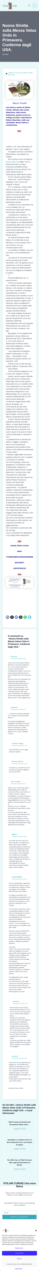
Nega (19, 1258)
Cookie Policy (18, 1268)
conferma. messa (13, 73)
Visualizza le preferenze (19, 1264)
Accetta (19, 1253)
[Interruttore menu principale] (34, 5)
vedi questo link (12, 162)
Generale (5, 54)
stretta (30, 73)
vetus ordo (11, 75)
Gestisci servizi (19, 1248)
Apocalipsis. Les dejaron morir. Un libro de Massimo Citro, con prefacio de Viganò (19, 1142)
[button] (36, 1231)
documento (23, 73)
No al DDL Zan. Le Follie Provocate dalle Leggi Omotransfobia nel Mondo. (19, 1162)
